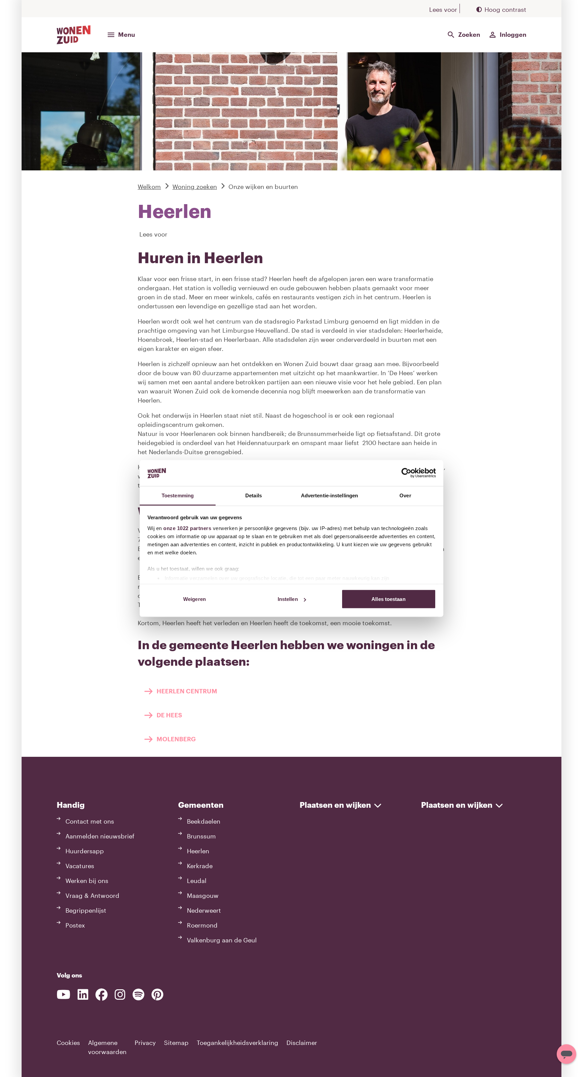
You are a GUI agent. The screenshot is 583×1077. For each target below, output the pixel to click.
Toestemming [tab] (178, 495)
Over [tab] (405, 495)
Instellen (288, 599)
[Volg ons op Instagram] (120, 995)
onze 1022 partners (187, 528)
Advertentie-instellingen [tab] (329, 495)
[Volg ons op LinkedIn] (83, 995)
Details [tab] (253, 495)
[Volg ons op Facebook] (101, 995)
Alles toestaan (388, 599)
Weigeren (194, 599)
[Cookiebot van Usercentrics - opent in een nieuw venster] (406, 473)
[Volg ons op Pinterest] (157, 995)
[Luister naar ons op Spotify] (138, 995)
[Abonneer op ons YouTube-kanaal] (64, 995)
